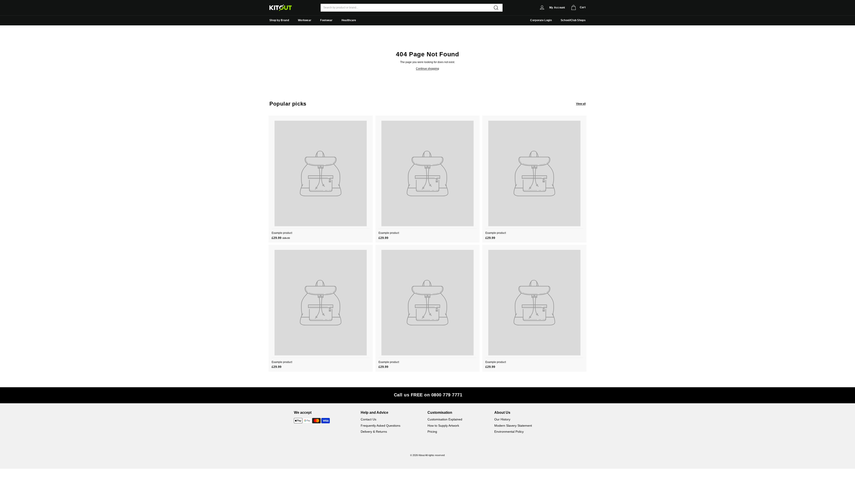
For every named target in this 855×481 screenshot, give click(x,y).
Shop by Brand (279, 20)
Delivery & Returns (374, 431)
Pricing (432, 431)
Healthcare (349, 20)
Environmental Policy (509, 431)
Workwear (304, 20)
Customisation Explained (445, 419)
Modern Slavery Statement (513, 425)
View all (581, 103)
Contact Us (368, 419)
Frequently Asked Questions (380, 425)
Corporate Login (541, 20)
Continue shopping (427, 68)
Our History (502, 419)
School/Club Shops (573, 20)
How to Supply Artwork (443, 425)
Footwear (326, 20)
